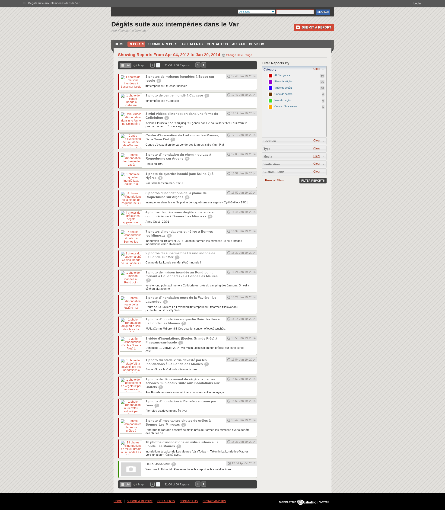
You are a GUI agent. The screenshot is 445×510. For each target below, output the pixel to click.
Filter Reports (313, 180)
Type (267, 149)
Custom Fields (274, 172)
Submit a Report (316, 27)
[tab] (294, 69)
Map (141, 65)
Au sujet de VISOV (248, 44)
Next (203, 64)
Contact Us (217, 44)
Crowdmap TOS (214, 501)
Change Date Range (239, 55)
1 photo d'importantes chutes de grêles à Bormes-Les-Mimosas (178, 422)
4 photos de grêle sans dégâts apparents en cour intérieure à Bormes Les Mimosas (181, 214)
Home (119, 44)
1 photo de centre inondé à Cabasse (175, 95)
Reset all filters (274, 180)
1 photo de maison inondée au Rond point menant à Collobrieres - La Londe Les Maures (182, 274)
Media (268, 156)
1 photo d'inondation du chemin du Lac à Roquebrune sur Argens (178, 156)
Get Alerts (192, 44)
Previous (197, 64)
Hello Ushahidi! (158, 464)
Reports (136, 44)
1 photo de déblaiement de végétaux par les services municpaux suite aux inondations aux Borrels (183, 383)
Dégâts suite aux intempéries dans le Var (53, 3)
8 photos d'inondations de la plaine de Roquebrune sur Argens (176, 195)
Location (270, 141)
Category (270, 69)
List (128, 65)
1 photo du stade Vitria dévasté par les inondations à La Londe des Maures (176, 362)
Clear (316, 69)
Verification (272, 164)
